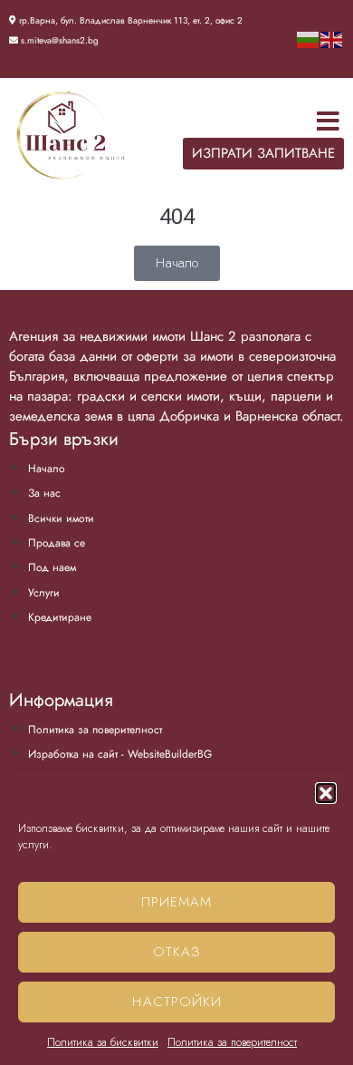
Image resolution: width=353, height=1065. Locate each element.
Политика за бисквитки (102, 1042)
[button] (326, 793)
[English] (332, 39)
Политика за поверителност (232, 1042)
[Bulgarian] (308, 39)
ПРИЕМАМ (176, 902)
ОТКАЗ (177, 952)
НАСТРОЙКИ (177, 1002)
